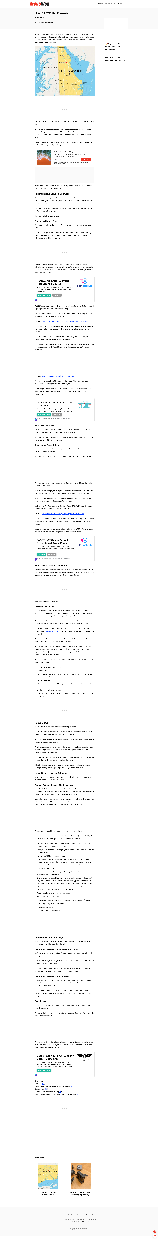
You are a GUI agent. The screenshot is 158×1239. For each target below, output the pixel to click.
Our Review (57, 295)
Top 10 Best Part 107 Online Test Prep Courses (59, 376)
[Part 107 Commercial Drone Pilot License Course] (84, 288)
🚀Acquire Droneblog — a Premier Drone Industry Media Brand (115, 46)
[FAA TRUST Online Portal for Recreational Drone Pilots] (84, 548)
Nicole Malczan (40, 17)
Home (36, 22)
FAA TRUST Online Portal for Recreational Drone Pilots (53, 542)
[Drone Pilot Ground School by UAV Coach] (84, 411)
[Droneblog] (44, 4)
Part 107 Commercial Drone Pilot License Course (53, 282)
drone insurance (52, 631)
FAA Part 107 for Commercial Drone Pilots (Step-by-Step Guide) (65, 321)
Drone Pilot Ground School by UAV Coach (54, 404)
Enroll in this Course (44, 295)
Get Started (41, 554)
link (43, 1084)
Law (39, 22)
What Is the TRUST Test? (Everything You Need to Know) (63, 514)
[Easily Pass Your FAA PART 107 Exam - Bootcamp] (84, 1062)
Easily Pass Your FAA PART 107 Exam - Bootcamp (55, 1057)
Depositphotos (84, 1221)
